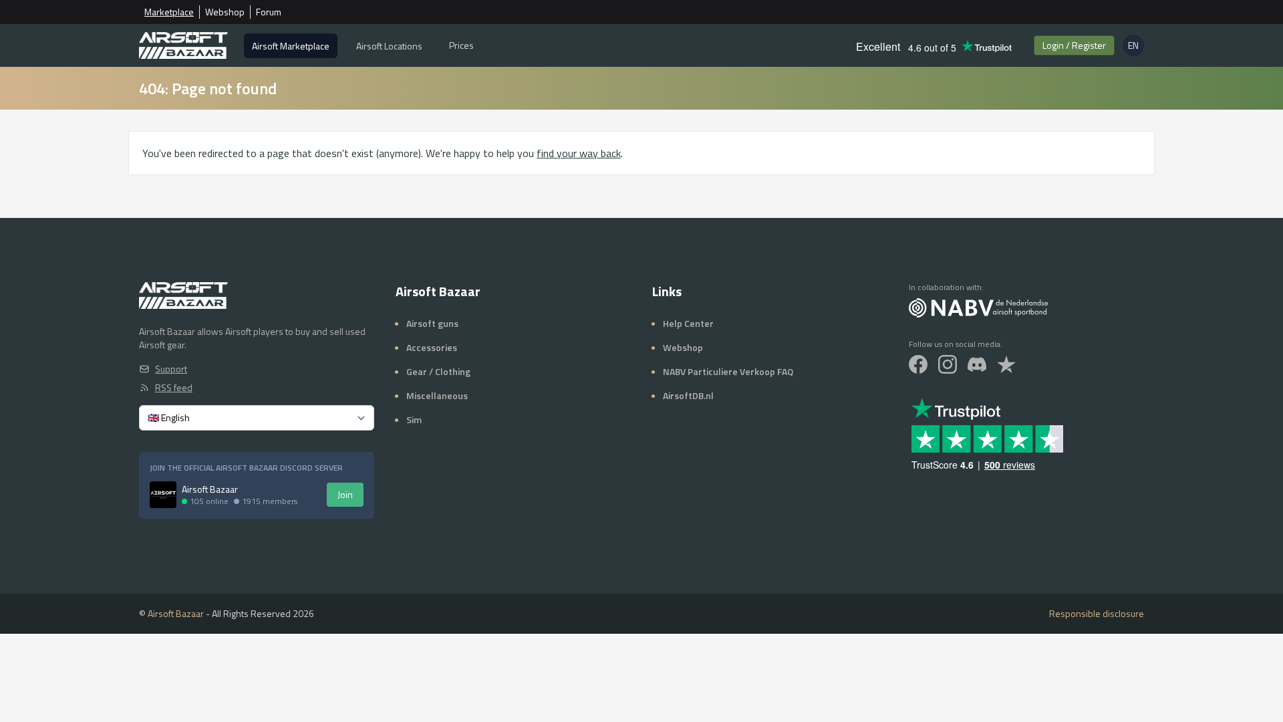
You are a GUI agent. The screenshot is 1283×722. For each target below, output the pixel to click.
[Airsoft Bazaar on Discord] (977, 364)
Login (1074, 45)
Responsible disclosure (1096, 613)
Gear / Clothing (438, 371)
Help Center (688, 323)
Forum (268, 12)
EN (1136, 47)
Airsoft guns (432, 323)
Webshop (225, 12)
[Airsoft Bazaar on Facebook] (918, 364)
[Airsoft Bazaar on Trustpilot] (1006, 364)
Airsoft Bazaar (176, 613)
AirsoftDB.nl (688, 395)
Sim (414, 419)
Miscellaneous (437, 395)
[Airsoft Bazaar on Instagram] (947, 364)
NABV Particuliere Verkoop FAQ (728, 371)
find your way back (579, 153)
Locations (389, 46)
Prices (461, 45)
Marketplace (169, 12)
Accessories (431, 347)
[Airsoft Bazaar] (183, 45)
